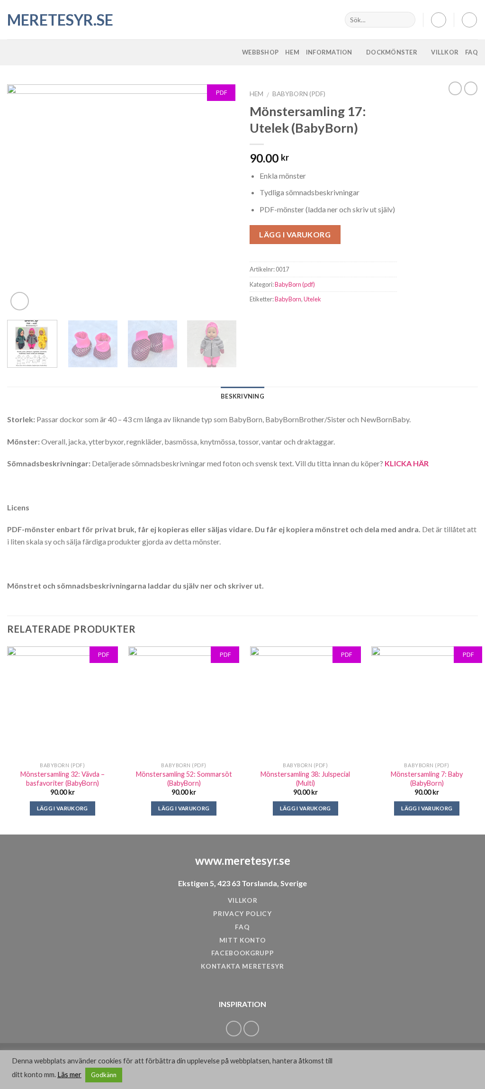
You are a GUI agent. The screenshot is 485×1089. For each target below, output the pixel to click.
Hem (292, 52)
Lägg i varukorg (295, 234)
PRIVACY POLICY (242, 913)
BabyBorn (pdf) (298, 94)
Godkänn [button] (104, 1075)
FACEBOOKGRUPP (242, 953)
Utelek (312, 299)
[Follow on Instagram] (251, 1028)
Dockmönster (391, 52)
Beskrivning (242, 396)
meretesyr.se (54, 19)
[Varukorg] (469, 19)
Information (329, 52)
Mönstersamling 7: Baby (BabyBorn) (427, 778)
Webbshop (260, 52)
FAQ (471, 52)
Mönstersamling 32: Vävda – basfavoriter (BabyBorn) (62, 778)
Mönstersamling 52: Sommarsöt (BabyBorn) (184, 778)
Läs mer (69, 1075)
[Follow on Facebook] (234, 1028)
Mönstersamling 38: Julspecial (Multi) (305, 778)
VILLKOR (243, 900)
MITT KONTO (242, 940)
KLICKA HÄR (407, 463)
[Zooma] (19, 301)
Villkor (444, 52)
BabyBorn (288, 299)
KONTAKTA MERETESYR (242, 966)
